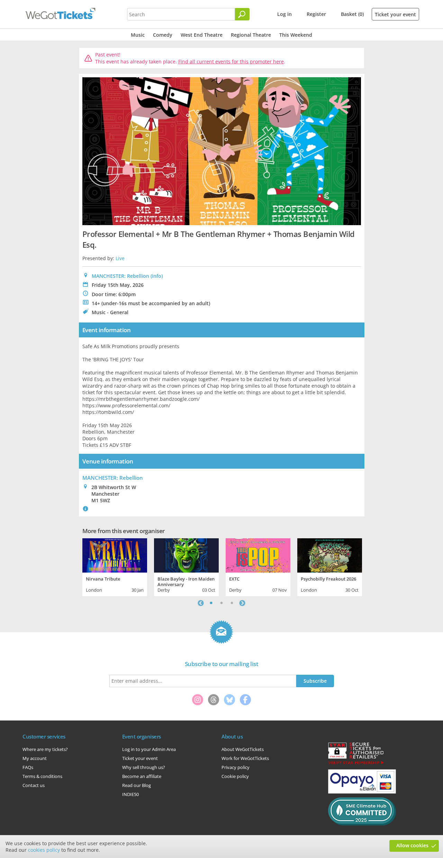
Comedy (162, 35)
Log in (284, 14)
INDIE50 (130, 794)
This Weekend (295, 35)
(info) (157, 276)
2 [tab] (221, 603)
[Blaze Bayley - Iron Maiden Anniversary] (186, 555)
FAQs (27, 767)
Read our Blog (136, 785)
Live (120, 258)
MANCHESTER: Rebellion (120, 276)
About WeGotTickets (243, 749)
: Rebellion (112, 477)
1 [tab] (211, 603)
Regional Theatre (251, 35)
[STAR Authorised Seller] (355, 764)
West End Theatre (202, 35)
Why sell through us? (143, 767)
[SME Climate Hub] (362, 824)
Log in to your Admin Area (149, 749)
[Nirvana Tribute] (115, 555)
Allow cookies (412, 845)
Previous (200, 603)
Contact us (33, 785)
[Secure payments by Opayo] (362, 792)
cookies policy (44, 850)
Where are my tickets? (45, 749)
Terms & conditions (42, 776)
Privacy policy (236, 767)
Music (138, 35)
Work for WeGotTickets (245, 758)
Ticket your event (395, 14)
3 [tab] (231, 603)
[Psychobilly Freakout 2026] (329, 555)
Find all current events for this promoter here (231, 61)
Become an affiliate (141, 776)
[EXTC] (258, 555)
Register (316, 14)
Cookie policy (235, 776)
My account (34, 758)
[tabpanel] (115, 566)
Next (242, 603)
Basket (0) (352, 14)
